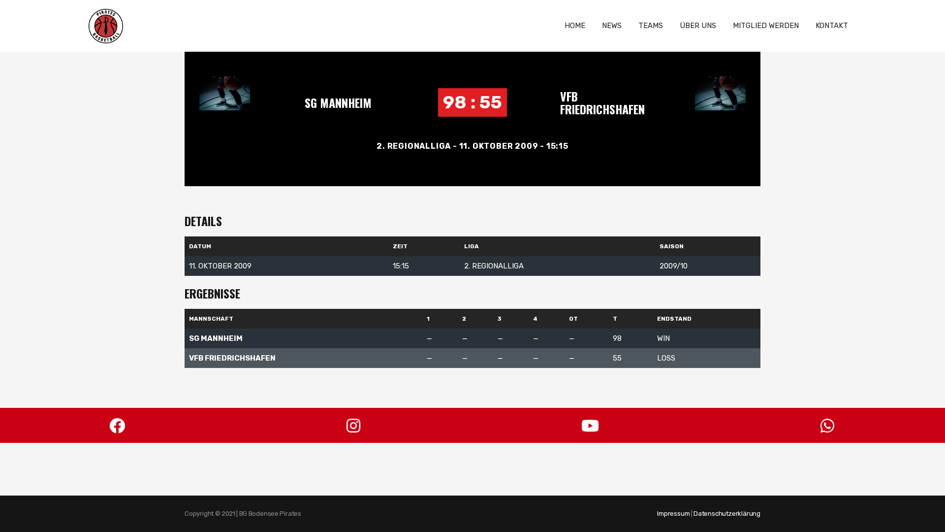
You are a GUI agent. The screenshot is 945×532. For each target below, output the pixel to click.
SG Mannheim (338, 102)
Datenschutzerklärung (726, 513)
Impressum (673, 513)
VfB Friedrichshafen (602, 102)
